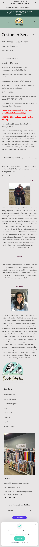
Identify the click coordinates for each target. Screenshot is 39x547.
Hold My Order (9, 426)
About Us (7, 417)
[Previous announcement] (4, 3)
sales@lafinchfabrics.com (11, 63)
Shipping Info (8, 413)
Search (6, 422)
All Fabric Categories (10, 404)
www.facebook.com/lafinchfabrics (14, 70)
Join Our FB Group (10, 399)
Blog (5, 408)
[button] (4, 22)
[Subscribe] (30, 510)
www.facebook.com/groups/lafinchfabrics (16, 81)
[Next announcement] (35, 3)
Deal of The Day (9, 394)
